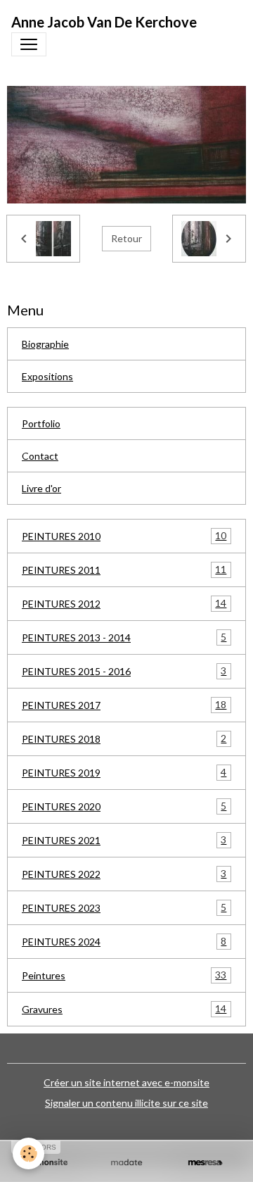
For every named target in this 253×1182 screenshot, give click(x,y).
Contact (40, 456)
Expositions (47, 376)
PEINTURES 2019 (124, 772)
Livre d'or (41, 488)
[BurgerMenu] (28, 44)
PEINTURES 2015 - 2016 (124, 671)
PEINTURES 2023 (124, 907)
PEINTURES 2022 (124, 873)
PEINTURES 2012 (124, 603)
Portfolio (41, 423)
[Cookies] (28, 1153)
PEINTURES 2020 (124, 806)
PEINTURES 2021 (124, 840)
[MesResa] (205, 1162)
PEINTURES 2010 (124, 535)
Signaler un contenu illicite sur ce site (126, 1103)
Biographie (45, 344)
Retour (126, 238)
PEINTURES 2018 (124, 738)
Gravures (124, 1008)
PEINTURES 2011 (124, 569)
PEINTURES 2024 (124, 941)
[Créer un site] (48, 1162)
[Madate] (126, 1162)
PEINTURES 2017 (124, 704)
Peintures (124, 975)
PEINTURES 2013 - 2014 (124, 637)
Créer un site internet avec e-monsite (126, 1082)
